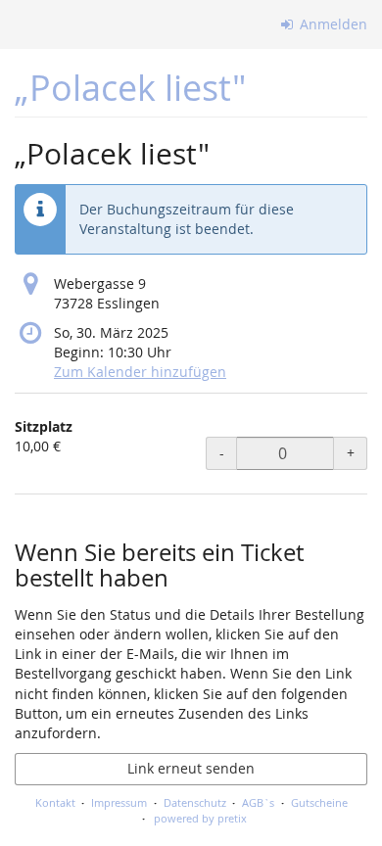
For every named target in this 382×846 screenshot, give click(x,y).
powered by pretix (200, 818)
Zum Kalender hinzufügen (140, 371)
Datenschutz (195, 802)
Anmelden (331, 24)
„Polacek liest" (130, 88)
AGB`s (258, 802)
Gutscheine (319, 802)
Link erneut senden (191, 768)
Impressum (119, 802)
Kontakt (55, 802)
